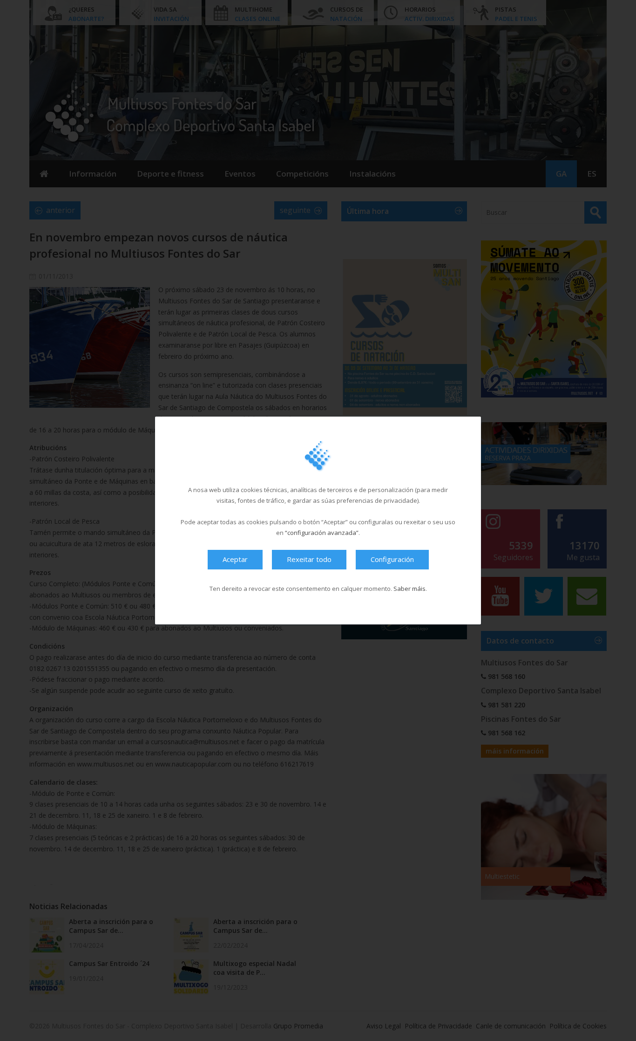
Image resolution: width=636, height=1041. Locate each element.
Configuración (392, 559)
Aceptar (235, 559)
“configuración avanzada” (322, 532)
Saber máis (409, 588)
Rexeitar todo (309, 559)
